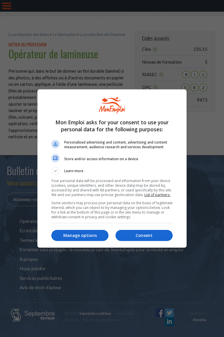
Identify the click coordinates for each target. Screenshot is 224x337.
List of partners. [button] (157, 194)
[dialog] (112, 168)
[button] (112, 171)
